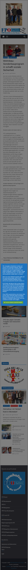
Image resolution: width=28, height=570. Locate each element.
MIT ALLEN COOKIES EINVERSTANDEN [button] (13, 302)
